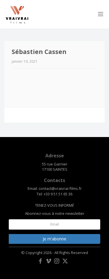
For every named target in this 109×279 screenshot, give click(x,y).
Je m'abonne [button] (54, 239)
